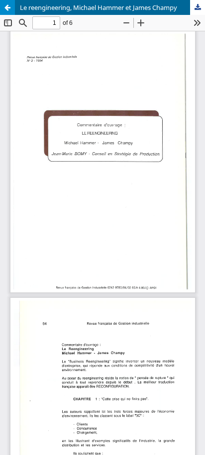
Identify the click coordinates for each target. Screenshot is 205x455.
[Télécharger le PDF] (197, 7)
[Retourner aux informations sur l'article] (7, 7)
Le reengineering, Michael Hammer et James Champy (98, 7)
